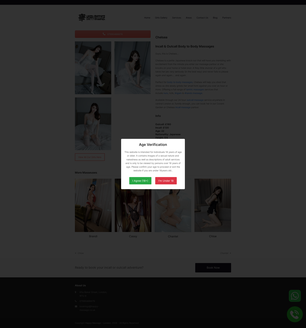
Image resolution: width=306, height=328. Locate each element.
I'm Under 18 (166, 180)
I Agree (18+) (140, 180)
